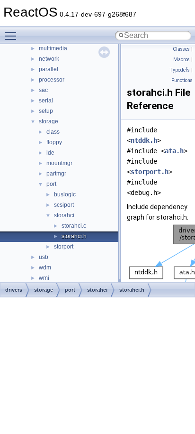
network (49, 58)
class (53, 132)
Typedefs (179, 70)
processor (51, 79)
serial (46, 100)
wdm (45, 267)
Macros (181, 59)
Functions (182, 80)
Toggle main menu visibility (12, 35)
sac (43, 90)
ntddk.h (144, 140)
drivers (13, 290)
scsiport (64, 205)
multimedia (53, 48)
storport (63, 246)
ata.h (174, 151)
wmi (44, 278)
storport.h (149, 171)
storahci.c (74, 225)
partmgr (56, 173)
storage (48, 121)
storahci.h (74, 236)
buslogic (65, 194)
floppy (54, 142)
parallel (48, 69)
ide (50, 152)
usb (43, 257)
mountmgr (59, 163)
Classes (181, 49)
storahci (64, 215)
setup (46, 111)
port (51, 184)
